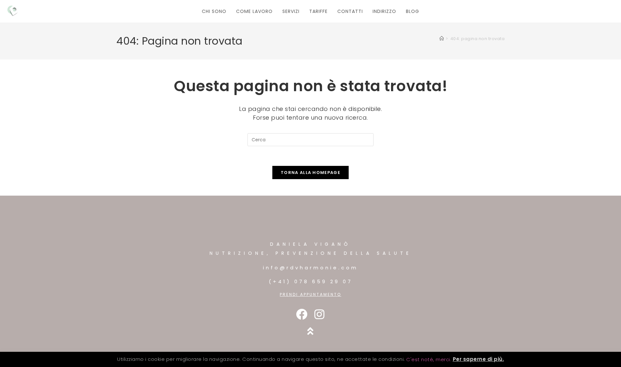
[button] (428, 359)
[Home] (442, 39)
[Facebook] (301, 314)
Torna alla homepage (310, 172)
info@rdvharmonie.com (310, 267)
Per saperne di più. (478, 359)
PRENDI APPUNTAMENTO (310, 294)
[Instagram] (319, 314)
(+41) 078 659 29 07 (311, 281)
